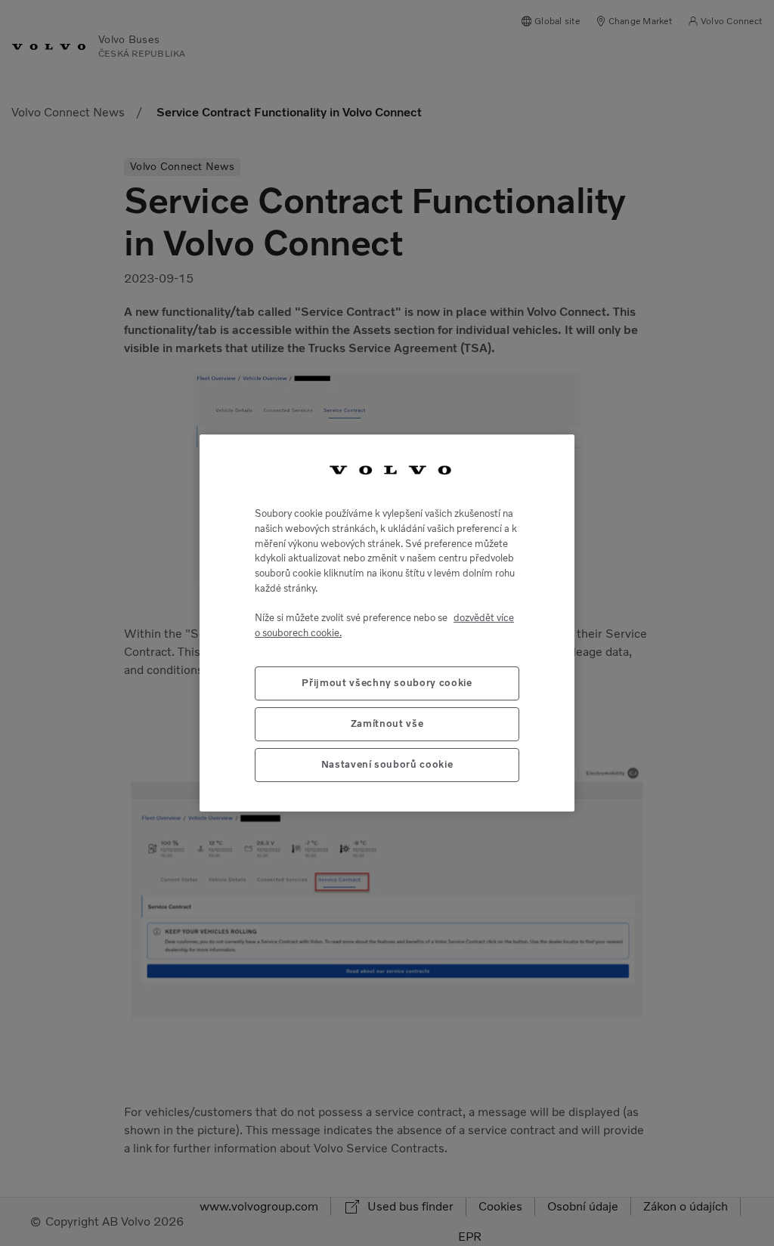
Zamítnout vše (387, 723)
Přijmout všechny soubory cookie (387, 682)
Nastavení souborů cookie (387, 764)
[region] (387, 623)
